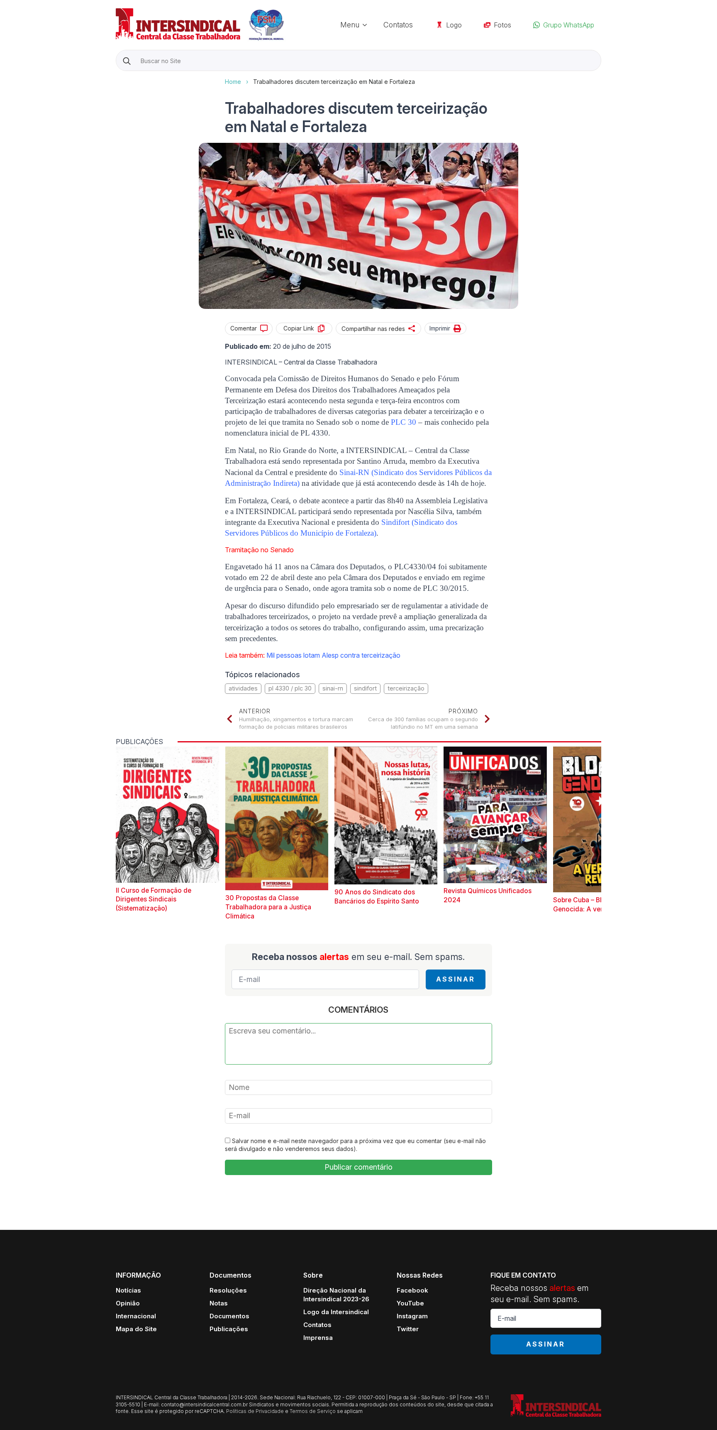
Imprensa (318, 1338)
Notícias (128, 1290)
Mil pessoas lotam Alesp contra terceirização (333, 655)
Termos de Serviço (313, 1411)
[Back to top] (696, 1409)
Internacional (136, 1316)
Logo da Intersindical (336, 1312)
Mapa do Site (136, 1329)
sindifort (365, 688)
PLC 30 (403, 422)
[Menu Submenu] (367, 25)
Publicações (229, 1329)
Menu (349, 24)
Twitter (408, 1329)
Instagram (412, 1316)
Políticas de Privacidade (255, 1411)
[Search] (126, 60)
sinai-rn (332, 688)
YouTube (410, 1303)
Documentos (229, 1316)
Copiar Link (298, 328)
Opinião (128, 1303)
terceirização (406, 688)
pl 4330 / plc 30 (290, 688)
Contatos (398, 24)
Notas (219, 1303)
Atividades (243, 688)
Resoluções (228, 1290)
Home (233, 81)
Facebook (412, 1290)
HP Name (116, 77)
